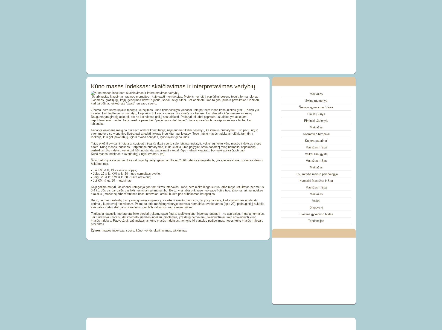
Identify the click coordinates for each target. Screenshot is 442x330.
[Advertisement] (169, 37)
